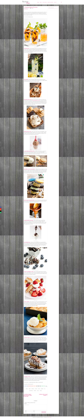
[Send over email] (43, 386)
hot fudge (33, 388)
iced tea (39, 388)
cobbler (29, 388)
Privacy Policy (49, 417)
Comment (25, 403)
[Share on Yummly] (34, 386)
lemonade (42, 388)
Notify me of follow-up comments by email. (30, 402)
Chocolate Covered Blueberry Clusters (29, 271)
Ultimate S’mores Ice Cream (27, 131)
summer (41, 390)
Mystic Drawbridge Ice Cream (36, 100)
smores (38, 390)
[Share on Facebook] (26, 386)
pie (44, 388)
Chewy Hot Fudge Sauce (27, 242)
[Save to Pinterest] (30, 386)
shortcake (35, 390)
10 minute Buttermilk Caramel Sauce (28, 220)
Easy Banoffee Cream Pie (27, 376)
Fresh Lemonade (26, 79)
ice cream (36, 388)
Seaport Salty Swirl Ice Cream (28, 99)
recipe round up (31, 390)
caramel (26, 388)
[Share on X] (38, 386)
